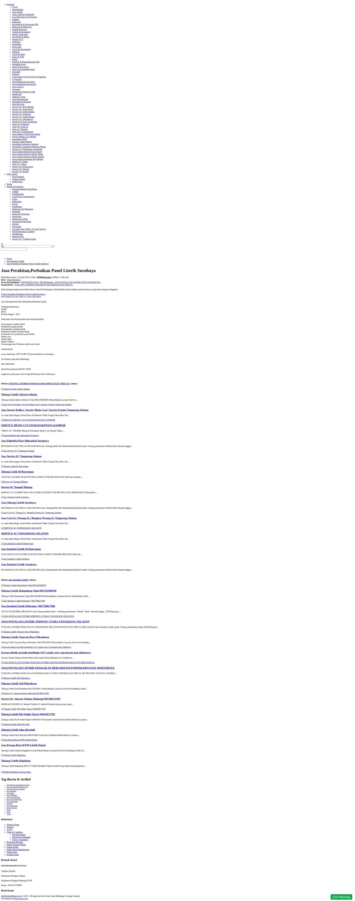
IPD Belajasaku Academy (23, 231)
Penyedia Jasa (18, 104)
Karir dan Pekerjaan (21, 214)
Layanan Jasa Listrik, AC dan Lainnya (29, 229)
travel (8, 812)
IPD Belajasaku (46, 282)
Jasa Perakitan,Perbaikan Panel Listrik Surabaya (28, 264)
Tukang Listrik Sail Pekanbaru (19, 683)
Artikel (15, 191)
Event (14, 7)
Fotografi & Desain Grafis (23, 92)
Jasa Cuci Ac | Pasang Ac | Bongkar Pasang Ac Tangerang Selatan (39, 518)
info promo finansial (13, 797)
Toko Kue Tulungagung (22, 132)
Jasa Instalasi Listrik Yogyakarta (26, 134)
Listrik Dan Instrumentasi (23, 196)
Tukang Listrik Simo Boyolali (18, 729)
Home (9, 259)
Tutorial (10, 827)
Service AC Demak (20, 169)
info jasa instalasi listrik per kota (17, 787)
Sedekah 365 (18, 236)
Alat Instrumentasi (20, 99)
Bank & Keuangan (20, 67)
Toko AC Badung (20, 129)
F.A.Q (9, 830)
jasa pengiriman (12, 808)
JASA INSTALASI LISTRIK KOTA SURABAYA (77, 282)
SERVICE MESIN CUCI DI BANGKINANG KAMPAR (33, 425)
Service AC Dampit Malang (16, 487)
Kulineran (16, 22)
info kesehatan (11, 791)
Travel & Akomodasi (21, 49)
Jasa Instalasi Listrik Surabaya (19, 564)
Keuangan (16, 226)
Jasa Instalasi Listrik (15, 261)
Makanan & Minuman (22, 27)
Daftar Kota (17, 181)
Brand (9, 184)
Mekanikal (16, 201)
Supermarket (17, 9)
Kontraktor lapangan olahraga (25, 144)
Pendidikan (17, 206)
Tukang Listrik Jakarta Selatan (19, 394)
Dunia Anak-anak (20, 34)
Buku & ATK (18, 57)
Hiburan (15, 52)
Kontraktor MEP (19, 139)
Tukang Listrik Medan (22, 142)
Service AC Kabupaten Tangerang (27, 149)
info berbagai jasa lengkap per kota (18, 785)
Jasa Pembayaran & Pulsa (23, 82)
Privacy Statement (20, 839)
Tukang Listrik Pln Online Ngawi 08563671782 (28, 714)
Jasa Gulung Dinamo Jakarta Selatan (28, 157)
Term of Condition (15, 832)
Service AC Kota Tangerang (24, 122)
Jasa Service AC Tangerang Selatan (21, 456)
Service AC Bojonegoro (22, 167)
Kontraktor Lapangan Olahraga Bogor (29, 147)
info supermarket (12, 802)
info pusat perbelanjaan (14, 800)
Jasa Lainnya (18, 87)
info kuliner (10, 793)
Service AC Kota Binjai (22, 109)
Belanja (15, 224)
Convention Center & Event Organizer (29, 77)
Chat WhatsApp (341, 896)
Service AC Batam (20, 171)
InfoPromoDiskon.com (11, 896)
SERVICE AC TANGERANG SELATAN (25, 533)
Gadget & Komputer (21, 32)
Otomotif (16, 72)
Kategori (10, 4)
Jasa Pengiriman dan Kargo (24, 84)
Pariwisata (16, 47)
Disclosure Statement (21, 837)
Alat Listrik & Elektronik (23, 14)
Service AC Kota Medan (23, 107)
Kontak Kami (13, 854)
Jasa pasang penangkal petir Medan (27, 159)
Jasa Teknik (17, 12)
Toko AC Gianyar (20, 127)
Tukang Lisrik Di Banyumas (17, 471)
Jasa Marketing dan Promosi (24, 17)
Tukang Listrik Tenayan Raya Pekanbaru (25, 637)
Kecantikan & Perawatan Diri (25, 24)
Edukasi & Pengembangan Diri (26, 62)
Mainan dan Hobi (20, 219)
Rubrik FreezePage (15, 186)
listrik (8, 810)
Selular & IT (17, 39)
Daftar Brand (12, 847)
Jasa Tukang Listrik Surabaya (18, 502)
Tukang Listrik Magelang (15, 760)
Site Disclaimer (19, 834)
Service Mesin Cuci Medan (24, 137)
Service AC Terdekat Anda (24, 239)
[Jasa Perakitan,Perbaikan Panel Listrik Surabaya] (23, 294)
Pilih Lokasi (12, 174)
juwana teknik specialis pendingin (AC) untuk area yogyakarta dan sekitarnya (46, 652)
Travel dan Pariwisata (21, 221)
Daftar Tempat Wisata (16, 844)
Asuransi (16, 89)
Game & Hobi (18, 54)
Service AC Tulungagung (23, 117)
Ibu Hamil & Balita (20, 37)
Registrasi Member (15, 842)
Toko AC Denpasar (20, 124)
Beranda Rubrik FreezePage (24, 189)
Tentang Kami (13, 825)
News (14, 199)
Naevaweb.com (21, 898)
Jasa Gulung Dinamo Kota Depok (27, 152)
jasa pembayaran (12, 806)
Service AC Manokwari (22, 119)
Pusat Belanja (18, 176)
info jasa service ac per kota (16, 789)
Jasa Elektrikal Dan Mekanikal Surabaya (25, 440)
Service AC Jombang (21, 114)
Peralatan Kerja (19, 64)
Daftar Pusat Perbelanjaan (18, 849)
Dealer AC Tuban (20, 162)
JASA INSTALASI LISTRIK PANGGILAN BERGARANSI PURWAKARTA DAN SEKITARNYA (57, 667)
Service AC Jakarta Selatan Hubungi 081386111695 (30, 698)
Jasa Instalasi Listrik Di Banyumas (21, 549)
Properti (15, 74)
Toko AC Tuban (19, 164)
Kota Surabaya (14, 280)
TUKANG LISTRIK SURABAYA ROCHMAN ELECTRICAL (44, 285)
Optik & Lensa (18, 97)
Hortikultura (17, 234)
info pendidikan (12, 795)
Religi (14, 59)
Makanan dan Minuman (22, 209)
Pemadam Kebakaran (21, 102)
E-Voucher (17, 79)
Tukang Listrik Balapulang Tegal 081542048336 (28, 590)
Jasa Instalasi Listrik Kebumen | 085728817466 (28, 606)
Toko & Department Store (23, 69)
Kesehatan (16, 44)
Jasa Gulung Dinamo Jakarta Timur (27, 154)
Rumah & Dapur (19, 29)
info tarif (9, 804)
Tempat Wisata (18, 179)
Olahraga (16, 42)
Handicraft (16, 94)
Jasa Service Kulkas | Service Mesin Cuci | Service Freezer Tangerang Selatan (44, 409)
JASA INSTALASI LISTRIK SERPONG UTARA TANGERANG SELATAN (45, 621)
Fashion (15, 19)
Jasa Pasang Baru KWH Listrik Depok (23, 745)
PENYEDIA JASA (30, 282)
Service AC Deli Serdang (23, 112)
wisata (9, 814)
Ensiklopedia (18, 194)
